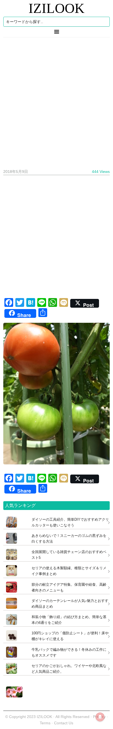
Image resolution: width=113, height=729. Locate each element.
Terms (46, 723)
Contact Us (63, 723)
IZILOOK (56, 8)
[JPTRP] (12, 696)
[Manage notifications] (100, 717)
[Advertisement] (56, 101)
